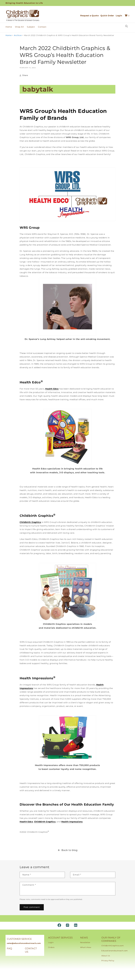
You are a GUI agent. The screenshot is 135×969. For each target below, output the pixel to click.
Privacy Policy (107, 960)
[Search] (126, 26)
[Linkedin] (76, 925)
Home (8, 35)
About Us (105, 956)
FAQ (9, 948)
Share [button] (25, 75)
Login (51, 942)
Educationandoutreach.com (114, 951)
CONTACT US (31, 950)
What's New (85, 947)
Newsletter (85, 942)
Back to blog (69, 850)
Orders (51, 947)
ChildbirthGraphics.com (112, 946)
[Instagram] (67, 925)
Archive (17, 35)
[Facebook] (59, 925)
